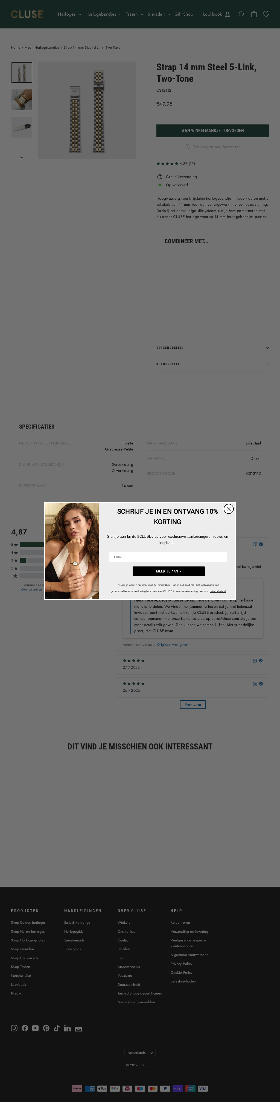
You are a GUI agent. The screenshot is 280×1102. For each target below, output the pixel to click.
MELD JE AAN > (168, 571)
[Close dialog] (229, 509)
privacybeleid (218, 591)
